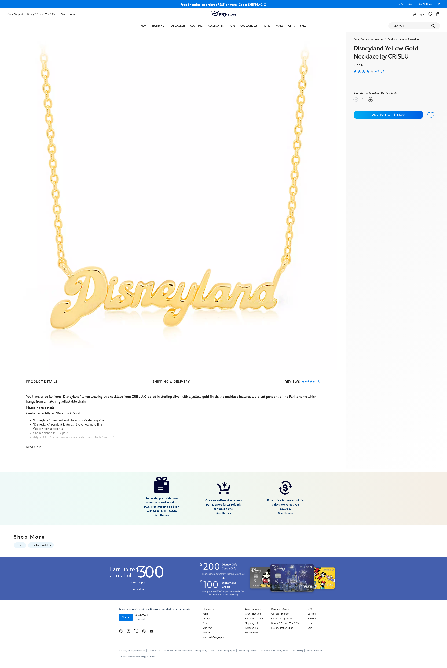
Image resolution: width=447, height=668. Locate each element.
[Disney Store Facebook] (121, 631)
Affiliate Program (280, 613)
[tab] (42, 382)
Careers (312, 613)
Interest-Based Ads (315, 650)
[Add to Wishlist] (431, 115)
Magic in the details (40, 408)
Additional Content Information (178, 650)
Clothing (196, 25)
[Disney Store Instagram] (128, 631)
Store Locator (68, 14)
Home (266, 25)
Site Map (312, 618)
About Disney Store (281, 618)
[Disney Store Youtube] (151, 631)
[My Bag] (438, 14)
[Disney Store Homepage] (223, 14)
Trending (158, 25)
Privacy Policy (141, 619)
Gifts (291, 25)
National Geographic (214, 637)
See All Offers (425, 4)
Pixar (205, 623)
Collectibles (249, 25)
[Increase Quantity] (370, 99)
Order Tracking (253, 613)
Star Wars (208, 627)
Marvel (206, 632)
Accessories (216, 25)
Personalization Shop (282, 627)
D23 (310, 609)
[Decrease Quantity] (355, 99)
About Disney (297, 650)
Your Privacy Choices (248, 650)
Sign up (125, 617)
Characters (208, 609)
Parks (279, 25)
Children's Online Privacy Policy (274, 650)
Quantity (358, 93)
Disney (206, 618)
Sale (303, 25)
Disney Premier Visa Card (42, 14)
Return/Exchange (254, 618)
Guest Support (15, 14)
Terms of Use (154, 650)
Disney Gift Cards (280, 609)
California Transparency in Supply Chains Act (138, 656)
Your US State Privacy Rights (222, 650)
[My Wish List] (430, 14)
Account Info (252, 627)
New (144, 25)
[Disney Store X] (136, 631)
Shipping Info (252, 623)
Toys (232, 25)
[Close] (438, 6)
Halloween (177, 25)
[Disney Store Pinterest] (144, 631)
